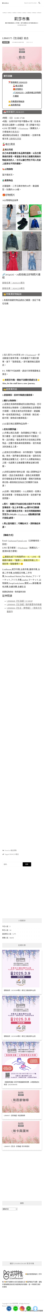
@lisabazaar (23, 128)
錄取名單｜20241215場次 (13, 283)
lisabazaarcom (18, 42)
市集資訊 (14, 132)
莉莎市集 (22, 19)
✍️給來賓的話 (14, 105)
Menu (6, 3)
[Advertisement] (22, 330)
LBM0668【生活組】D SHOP (20, 601)
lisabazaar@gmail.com (17, 541)
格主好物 (5, 42)
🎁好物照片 (18, 89)
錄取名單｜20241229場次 (13, 288)
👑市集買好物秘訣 (16, 101)
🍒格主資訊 (18, 86)
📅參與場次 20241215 (17, 82)
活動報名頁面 (15, 139)
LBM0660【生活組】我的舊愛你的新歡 (24, 604)
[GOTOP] (35, 1308)
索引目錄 (8, 76)
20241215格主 (14, 854)
